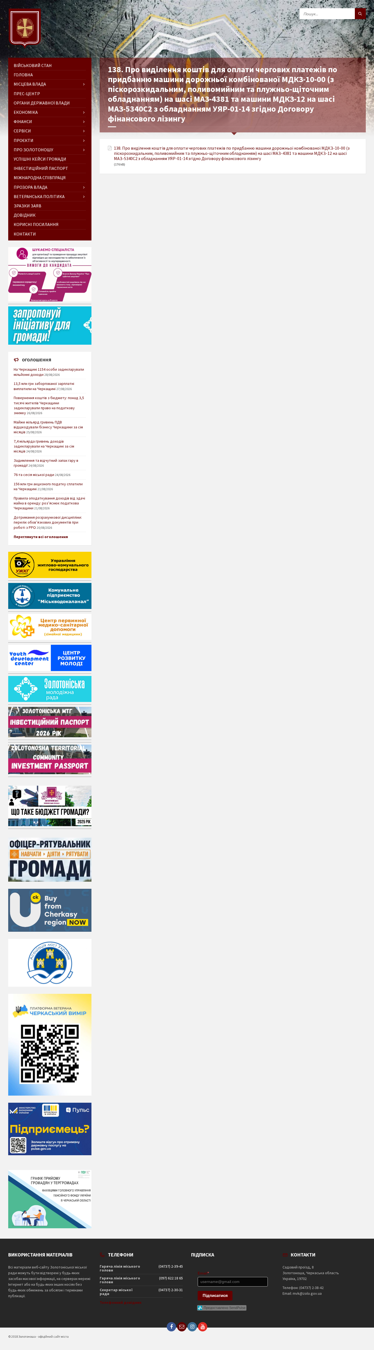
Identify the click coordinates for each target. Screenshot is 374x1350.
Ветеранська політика (39, 196)
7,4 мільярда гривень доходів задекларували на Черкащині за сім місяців (44, 446)
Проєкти (23, 140)
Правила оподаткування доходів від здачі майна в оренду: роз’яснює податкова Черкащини (49, 503)
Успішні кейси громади (40, 159)
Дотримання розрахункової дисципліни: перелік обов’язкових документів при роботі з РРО (48, 522)
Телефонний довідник (121, 1302)
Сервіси (22, 130)
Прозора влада (30, 187)
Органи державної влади (42, 103)
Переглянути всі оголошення (41, 536)
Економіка (26, 112)
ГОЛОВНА (23, 74)
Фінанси (23, 121)
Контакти (25, 234)
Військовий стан (33, 65)
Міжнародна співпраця (40, 177)
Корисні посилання (36, 224)
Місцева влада (30, 84)
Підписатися (215, 1295)
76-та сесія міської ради (34, 474)
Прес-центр (27, 93)
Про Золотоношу (33, 149)
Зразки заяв (27, 205)
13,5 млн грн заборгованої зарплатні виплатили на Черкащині (44, 386)
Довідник (25, 215)
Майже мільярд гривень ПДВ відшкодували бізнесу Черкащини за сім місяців (48, 427)
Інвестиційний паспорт (41, 168)
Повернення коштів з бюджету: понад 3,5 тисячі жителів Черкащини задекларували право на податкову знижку (49, 405)
